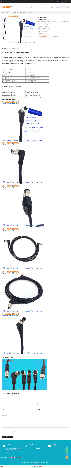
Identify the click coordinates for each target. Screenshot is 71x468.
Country (39, 403)
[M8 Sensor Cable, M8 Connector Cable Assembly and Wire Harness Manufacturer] (18, 457)
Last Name (39, 398)
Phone (3, 409)
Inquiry (23, 7)
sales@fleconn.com (56, 446)
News (35, 7)
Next (4, 42)
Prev (4, 15)
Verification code (6, 430)
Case (27, 7)
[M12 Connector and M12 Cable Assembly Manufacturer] (12, 457)
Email (3, 403)
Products (17, 7)
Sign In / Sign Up (57, 1)
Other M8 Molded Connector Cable (8, 357)
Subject (38, 409)
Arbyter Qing (66, 448)
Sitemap (51, 7)
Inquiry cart (66, 1)
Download (46, 7)
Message (4, 415)
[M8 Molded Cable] (24, 374)
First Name (4, 398)
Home (13, 7)
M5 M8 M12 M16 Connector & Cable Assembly (15, 12)
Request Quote (44, 36)
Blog (31, 7)
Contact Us (40, 7)
